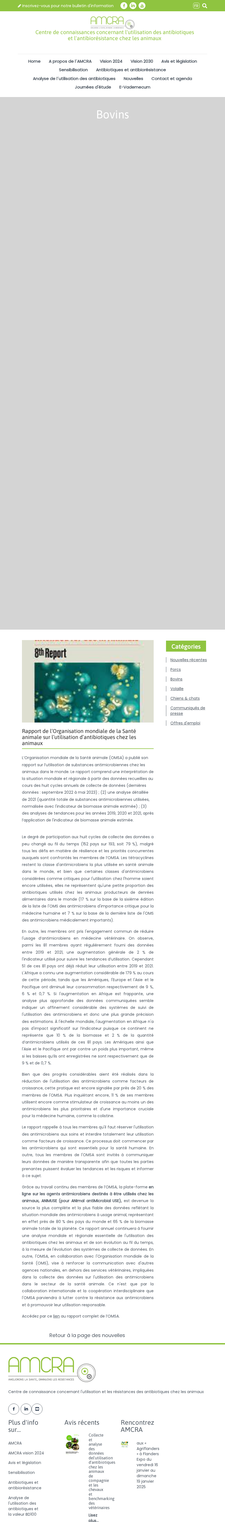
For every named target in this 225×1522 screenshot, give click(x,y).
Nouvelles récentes (188, 660)
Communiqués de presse (187, 710)
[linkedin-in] (133, 5)
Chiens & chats (185, 698)
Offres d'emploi (185, 723)
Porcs (175, 669)
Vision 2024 (111, 61)
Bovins (176, 679)
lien (56, 1316)
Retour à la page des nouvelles (87, 1335)
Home (34, 61)
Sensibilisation (73, 70)
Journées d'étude (93, 87)
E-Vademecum (134, 87)
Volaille (177, 688)
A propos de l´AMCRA (70, 61)
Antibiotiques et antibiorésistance (131, 70)
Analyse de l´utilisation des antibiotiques (74, 78)
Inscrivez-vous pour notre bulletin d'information (67, 6)
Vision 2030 (142, 61)
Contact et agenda (171, 78)
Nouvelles (133, 78)
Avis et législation (179, 61)
